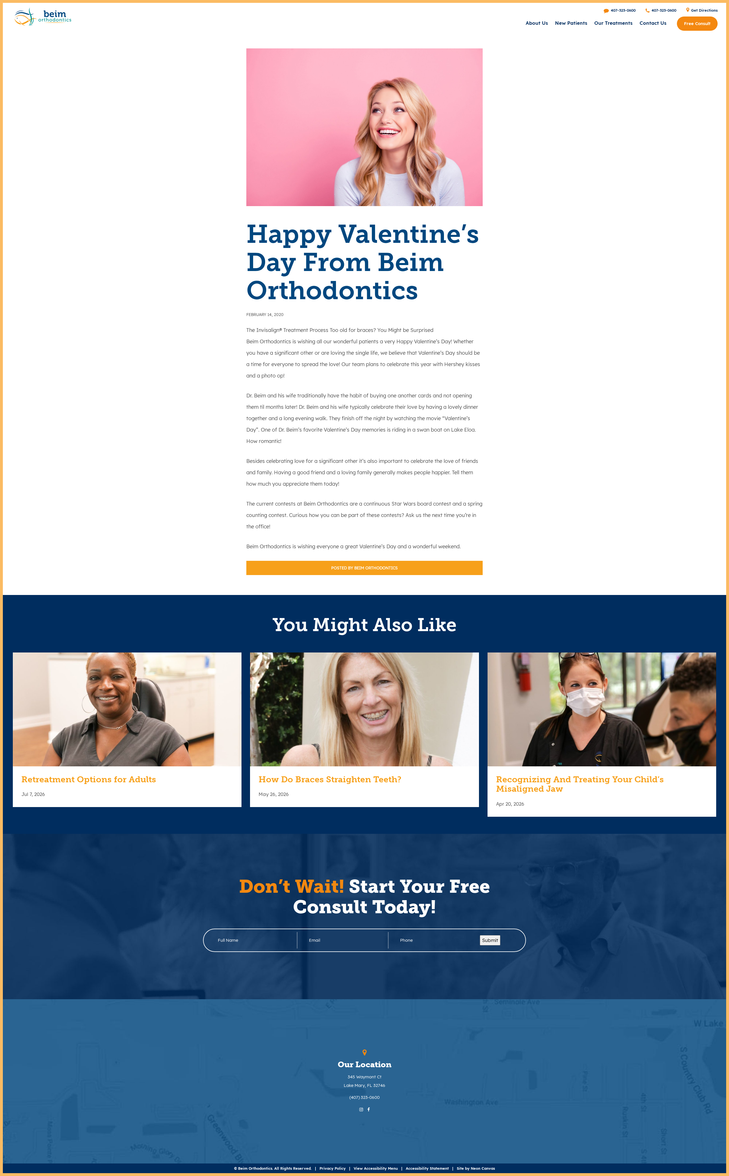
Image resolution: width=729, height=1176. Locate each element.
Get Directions (704, 10)
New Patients (571, 23)
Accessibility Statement (427, 1168)
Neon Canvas (483, 1168)
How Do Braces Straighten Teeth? (330, 780)
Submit (490, 940)
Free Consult (697, 23)
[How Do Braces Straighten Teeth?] (364, 709)
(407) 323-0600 (364, 1097)
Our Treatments (613, 23)
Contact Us (653, 23)
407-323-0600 (623, 10)
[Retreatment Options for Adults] (127, 709)
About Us (537, 23)
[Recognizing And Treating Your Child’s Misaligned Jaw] (602, 709)
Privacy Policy (333, 1168)
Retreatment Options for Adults (88, 780)
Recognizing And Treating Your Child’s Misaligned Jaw (580, 784)
